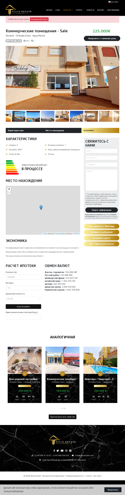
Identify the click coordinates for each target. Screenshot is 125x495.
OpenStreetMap (60, 234)
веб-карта (97, 476)
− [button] (9, 192)
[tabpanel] (25, 376)
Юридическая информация (53, 476)
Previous (9, 78)
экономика (88, 130)
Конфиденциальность (75, 476)
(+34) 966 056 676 (61, 455)
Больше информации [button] (13, 491)
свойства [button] (67, 10)
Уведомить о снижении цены (102, 38)
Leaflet (45, 234)
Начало (49, 10)
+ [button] (9, 189)
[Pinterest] (70, 450)
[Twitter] (58, 450)
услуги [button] (79, 10)
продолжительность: (15, 293)
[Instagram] (66, 450)
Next (116, 78)
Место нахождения (55, 130)
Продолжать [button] (113, 490)
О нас (57, 10)
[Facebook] (54, 450)
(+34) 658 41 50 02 (43, 455)
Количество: (11, 272)
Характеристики (16, 130)
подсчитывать (23, 306)
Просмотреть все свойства (62, 416)
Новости (90, 10)
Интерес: (10, 283)
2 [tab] (62, 408)
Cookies (88, 476)
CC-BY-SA (76, 234)
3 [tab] (65, 408)
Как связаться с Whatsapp (101, 226)
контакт (100, 10)
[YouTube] (62, 450)
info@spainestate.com (84, 455)
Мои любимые (113, 10)
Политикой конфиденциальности (96, 199)
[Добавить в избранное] (24, 373)
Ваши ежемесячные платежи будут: (22, 312)
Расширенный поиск (39, 19)
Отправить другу (101, 238)
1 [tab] (60, 408)
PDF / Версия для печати (101, 244)
